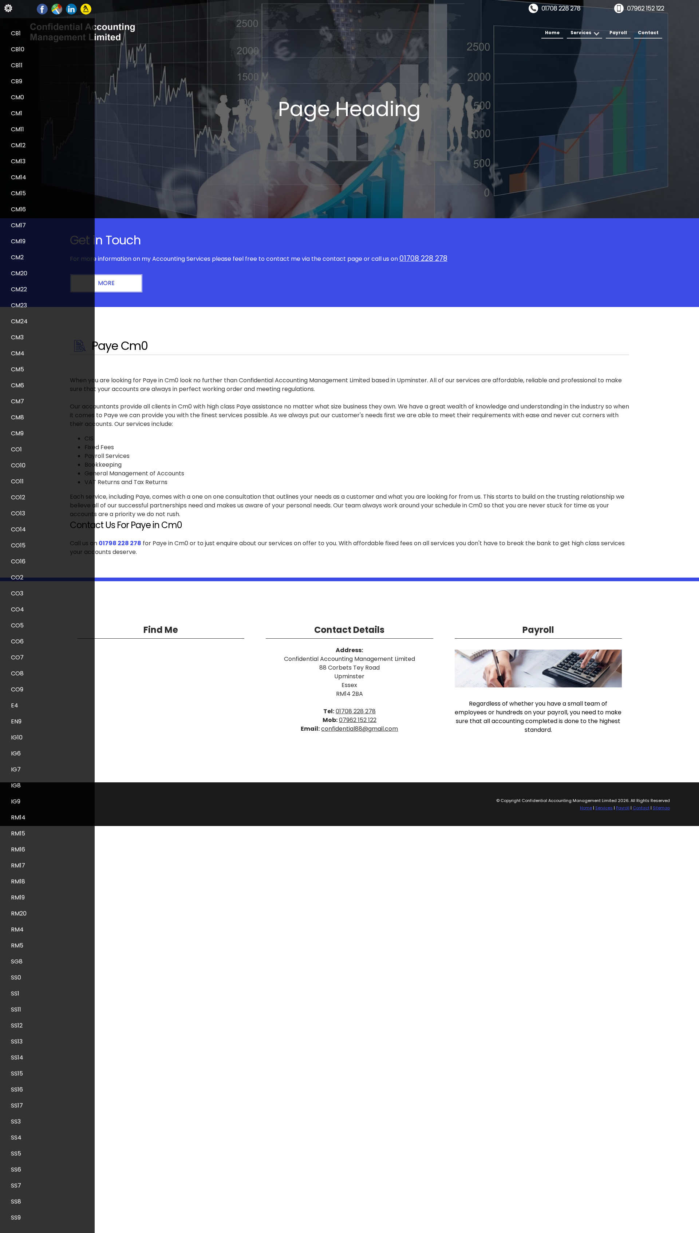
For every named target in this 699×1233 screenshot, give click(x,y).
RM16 (18, 849)
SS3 (16, 1121)
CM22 (19, 289)
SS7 (16, 1185)
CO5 (17, 625)
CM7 (17, 401)
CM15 (18, 193)
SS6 (16, 1169)
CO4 (17, 609)
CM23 (19, 305)
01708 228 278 (560, 8)
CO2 (17, 577)
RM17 (18, 865)
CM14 (18, 177)
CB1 (16, 33)
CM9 (17, 433)
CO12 (18, 497)
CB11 (17, 65)
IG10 (17, 737)
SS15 (17, 1073)
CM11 (17, 129)
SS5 (16, 1153)
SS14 (17, 1057)
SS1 (15, 993)
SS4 (16, 1137)
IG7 (16, 769)
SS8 (16, 1201)
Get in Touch (105, 240)
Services (580, 32)
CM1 (16, 113)
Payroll (618, 32)
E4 (14, 705)
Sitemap (661, 808)
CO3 (17, 593)
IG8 (16, 785)
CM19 (18, 241)
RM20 (19, 913)
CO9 (17, 689)
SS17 (17, 1105)
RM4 (17, 929)
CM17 (18, 225)
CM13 (18, 161)
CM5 (17, 369)
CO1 (16, 449)
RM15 (18, 833)
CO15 (18, 545)
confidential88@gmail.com (359, 729)
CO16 (18, 561)
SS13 (17, 1041)
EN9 (16, 721)
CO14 (18, 529)
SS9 (16, 1217)
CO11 (17, 481)
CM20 (19, 273)
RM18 (18, 881)
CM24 (19, 321)
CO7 (17, 657)
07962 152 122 (645, 8)
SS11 (16, 1009)
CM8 (17, 417)
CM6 (17, 385)
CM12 (18, 145)
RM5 (17, 945)
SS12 (17, 1025)
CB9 (16, 81)
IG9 (15, 801)
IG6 (16, 753)
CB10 (17, 49)
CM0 (17, 97)
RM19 (18, 897)
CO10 (18, 465)
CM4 (17, 353)
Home (552, 32)
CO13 (18, 513)
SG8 (17, 961)
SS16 (17, 1089)
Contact (648, 32)
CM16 (18, 209)
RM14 (18, 817)
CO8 (17, 673)
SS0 (16, 977)
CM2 (17, 257)
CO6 (17, 641)
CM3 (17, 337)
